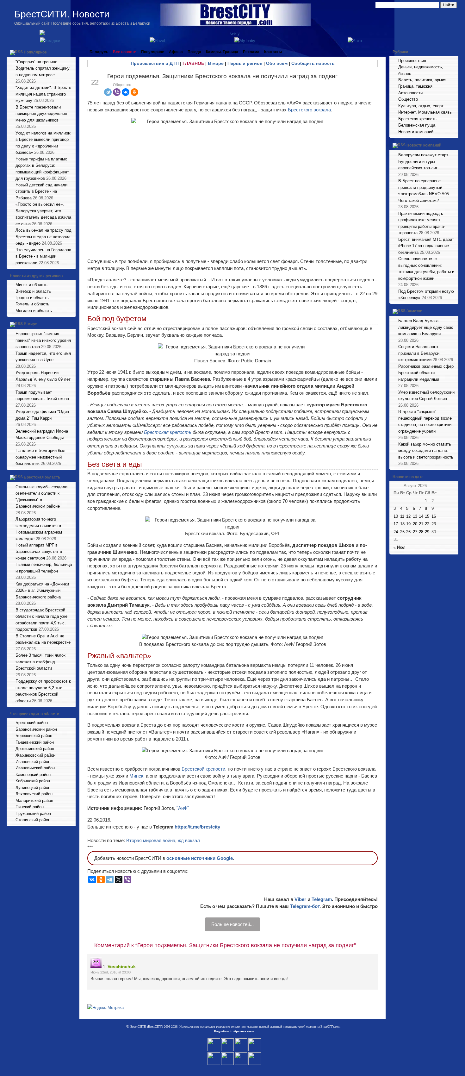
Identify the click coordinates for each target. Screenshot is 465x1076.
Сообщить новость (313, 63)
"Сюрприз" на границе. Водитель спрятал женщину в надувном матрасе (43, 68)
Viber (300, 899)
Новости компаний (415, 131)
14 (421, 516)
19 (408, 524)
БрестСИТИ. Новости (61, 14)
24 (396, 531)
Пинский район (30, 806)
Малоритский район (34, 800)
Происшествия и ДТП (155, 63)
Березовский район (34, 735)
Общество (122, 85)
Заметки (414, 311)
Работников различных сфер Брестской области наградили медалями (426, 373)
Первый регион (244, 63)
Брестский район (32, 722)
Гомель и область (32, 304)
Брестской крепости (203, 769)
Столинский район (33, 819)
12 (408, 516)
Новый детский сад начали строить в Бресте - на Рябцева (41, 191)
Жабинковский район (35, 755)
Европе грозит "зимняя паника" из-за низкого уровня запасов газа (43, 340)
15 (427, 516)
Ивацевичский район (35, 768)
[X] (118, 879)
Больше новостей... (232, 924)
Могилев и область (34, 310)
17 (396, 524)
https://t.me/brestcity (197, 826)
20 (415, 524)
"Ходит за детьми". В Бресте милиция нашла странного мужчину (43, 94)
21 (421, 524)
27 (415, 531)
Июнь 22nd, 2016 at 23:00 (110, 972)
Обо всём (277, 63)
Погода (194, 52)
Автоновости (410, 93)
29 (427, 531)
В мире (30, 324)
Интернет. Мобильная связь (425, 112)
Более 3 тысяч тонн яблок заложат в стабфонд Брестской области (40, 662)
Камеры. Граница (222, 52)
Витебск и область (33, 291)
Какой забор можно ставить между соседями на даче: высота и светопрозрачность (425, 451)
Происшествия (412, 60)
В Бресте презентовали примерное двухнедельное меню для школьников (41, 113)
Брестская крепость (167, 432)
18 (402, 524)
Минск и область (31, 284)
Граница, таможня (415, 86)
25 (402, 531)
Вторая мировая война (150, 840)
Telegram (322, 899)
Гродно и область (32, 297)
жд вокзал (189, 840)
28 (421, 531)
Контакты (273, 52)
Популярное (35, 52)
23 (433, 524)
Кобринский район (33, 781)
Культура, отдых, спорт (420, 105)
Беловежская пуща (416, 125)
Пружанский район (33, 813)
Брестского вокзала (309, 109)
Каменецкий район (33, 774)
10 (396, 516)
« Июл (400, 547)
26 (408, 531)
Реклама (251, 52)
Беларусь (99, 52)
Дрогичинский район (35, 748)
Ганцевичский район (35, 742)
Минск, (137, 776)
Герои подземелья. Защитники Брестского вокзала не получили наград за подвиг (222, 76)
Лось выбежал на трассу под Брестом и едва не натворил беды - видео (43, 237)
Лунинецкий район (33, 787)
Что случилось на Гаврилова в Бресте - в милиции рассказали (43, 256)
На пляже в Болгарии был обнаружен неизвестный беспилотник (40, 457)
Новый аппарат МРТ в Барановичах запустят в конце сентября (39, 551)
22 (427, 524)
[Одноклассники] (134, 92)
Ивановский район (33, 761)
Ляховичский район (34, 793)
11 (402, 516)
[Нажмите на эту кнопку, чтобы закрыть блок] (71, 52)
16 (433, 516)
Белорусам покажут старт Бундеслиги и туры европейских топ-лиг (423, 161)
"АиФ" (183, 808)
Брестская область (42, 477)
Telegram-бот (304, 906)
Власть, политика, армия (422, 80)
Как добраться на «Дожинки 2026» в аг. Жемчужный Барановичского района (42, 590)
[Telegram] (108, 92)
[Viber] (117, 92)
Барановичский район (36, 729)
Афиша (176, 52)
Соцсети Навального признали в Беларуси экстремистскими (418, 353)
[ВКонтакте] (125, 92)
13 (415, 516)
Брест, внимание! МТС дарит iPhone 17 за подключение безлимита (426, 246)
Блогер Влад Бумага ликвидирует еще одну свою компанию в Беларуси (425, 327)
